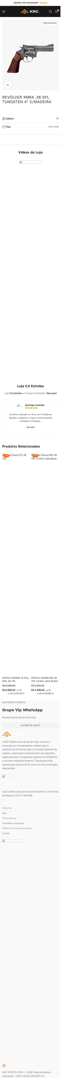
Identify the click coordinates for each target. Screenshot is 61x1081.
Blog (4, 813)
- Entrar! (43, 2)
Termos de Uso (9, 818)
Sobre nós (7, 808)
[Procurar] (50, 11)
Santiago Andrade (34, 405)
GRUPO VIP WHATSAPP (26, 2)
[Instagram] (4, 1065)
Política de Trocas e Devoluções (17, 828)
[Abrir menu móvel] (4, 11)
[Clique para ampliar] (7, 85)
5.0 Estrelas (34, 386)
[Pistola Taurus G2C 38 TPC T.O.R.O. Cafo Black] (45, 564)
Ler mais (30, 427)
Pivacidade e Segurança (13, 823)
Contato (6, 833)
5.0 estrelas (15, 393)
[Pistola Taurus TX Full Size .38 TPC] (16, 564)
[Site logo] (30, 11)
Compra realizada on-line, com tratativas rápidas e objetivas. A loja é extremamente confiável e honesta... (30, 417)
